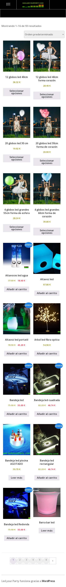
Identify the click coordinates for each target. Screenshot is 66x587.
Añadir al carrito (17, 289)
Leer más (16, 477)
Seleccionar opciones (17, 92)
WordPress (48, 581)
